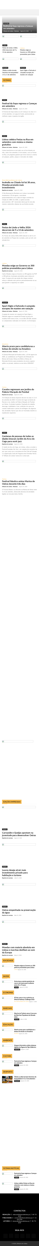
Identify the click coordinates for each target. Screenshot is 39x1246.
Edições (5, 829)
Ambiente (17, 1049)
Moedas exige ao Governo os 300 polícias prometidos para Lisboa (27, 52)
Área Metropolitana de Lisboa (12, 180)
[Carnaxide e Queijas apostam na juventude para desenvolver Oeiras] (19, 818)
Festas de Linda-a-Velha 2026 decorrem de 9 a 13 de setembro (9, 50)
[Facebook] (5, 1236)
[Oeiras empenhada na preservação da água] (19, 895)
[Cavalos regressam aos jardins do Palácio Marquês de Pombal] (19, 376)
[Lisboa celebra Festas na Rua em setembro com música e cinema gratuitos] (19, 128)
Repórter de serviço (7, 190)
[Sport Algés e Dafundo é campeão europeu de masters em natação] (28, 63)
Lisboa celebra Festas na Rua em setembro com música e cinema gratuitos (17, 142)
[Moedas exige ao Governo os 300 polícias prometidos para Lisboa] (28, 40)
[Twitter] (28, 1236)
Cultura (6, 23)
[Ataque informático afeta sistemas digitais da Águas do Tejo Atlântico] (7, 1048)
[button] (3, 12)
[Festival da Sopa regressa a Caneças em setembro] (19, 92)
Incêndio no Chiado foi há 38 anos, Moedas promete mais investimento (18, 185)
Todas (7, 77)
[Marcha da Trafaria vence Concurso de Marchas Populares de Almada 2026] (7, 1016)
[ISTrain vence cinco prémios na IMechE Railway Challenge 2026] (7, 1000)
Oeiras (20, 77)
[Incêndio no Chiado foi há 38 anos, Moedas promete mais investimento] (19, 169)
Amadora (20, 78)
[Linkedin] (17, 1236)
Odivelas (27, 77)
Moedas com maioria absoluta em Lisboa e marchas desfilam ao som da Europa (18, 950)
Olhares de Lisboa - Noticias (11, 31)
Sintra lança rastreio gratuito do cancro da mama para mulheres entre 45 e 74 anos (24, 983)
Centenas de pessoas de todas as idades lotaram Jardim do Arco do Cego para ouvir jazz (18, 439)
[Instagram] (11, 1236)
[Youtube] (34, 1236)
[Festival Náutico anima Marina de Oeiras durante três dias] (19, 468)
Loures (27, 78)
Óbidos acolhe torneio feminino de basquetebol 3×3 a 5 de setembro (10, 73)
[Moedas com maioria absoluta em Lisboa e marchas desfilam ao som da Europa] (19, 933)
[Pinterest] (22, 1236)
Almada (17, 1019)
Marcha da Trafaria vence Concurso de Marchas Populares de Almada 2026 (25, 1015)
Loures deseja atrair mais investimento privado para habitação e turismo (15, 872)
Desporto (5, 67)
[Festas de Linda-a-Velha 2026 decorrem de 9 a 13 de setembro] (10, 40)
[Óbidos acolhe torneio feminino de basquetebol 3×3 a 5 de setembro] (10, 63)
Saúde (16, 987)
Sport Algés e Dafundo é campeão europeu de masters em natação (28, 73)
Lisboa (22, 48)
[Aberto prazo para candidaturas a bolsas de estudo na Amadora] (19, 333)
